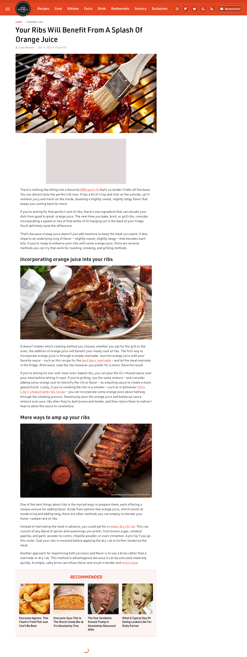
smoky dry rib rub (122, 526)
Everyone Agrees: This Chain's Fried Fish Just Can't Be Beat (33, 622)
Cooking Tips (34, 22)
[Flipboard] (186, 9)
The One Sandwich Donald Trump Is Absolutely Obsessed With (102, 624)
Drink (102, 8)
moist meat (130, 563)
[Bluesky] (194, 9)
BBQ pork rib (89, 190)
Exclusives (159, 8)
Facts (88, 8)
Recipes (43, 8)
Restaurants (120, 8)
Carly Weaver (26, 47)
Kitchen (73, 8)
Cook (58, 8)
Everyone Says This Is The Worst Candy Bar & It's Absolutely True (69, 622)
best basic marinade (96, 360)
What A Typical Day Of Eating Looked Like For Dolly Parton (137, 622)
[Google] (203, 9)
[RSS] (212, 9)
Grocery (140, 8)
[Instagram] (177, 9)
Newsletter (233, 9)
